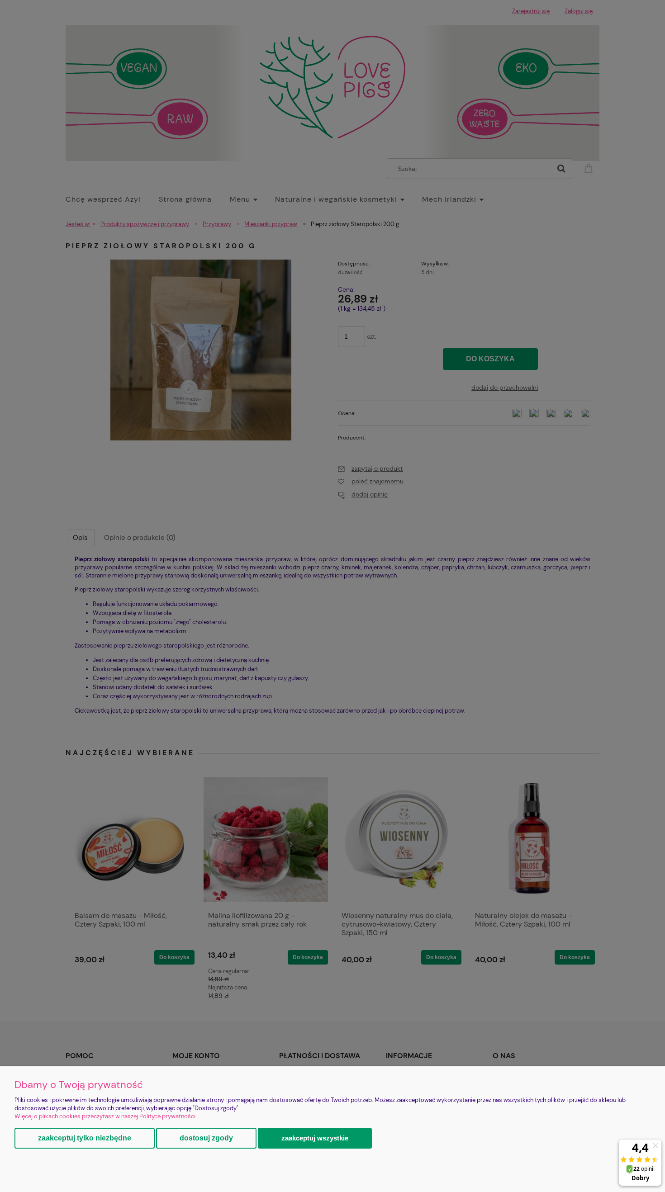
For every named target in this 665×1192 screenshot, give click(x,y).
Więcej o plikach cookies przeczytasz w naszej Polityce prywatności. (105, 1116)
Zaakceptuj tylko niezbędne (84, 1138)
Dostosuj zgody (206, 1138)
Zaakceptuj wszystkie (314, 1138)
